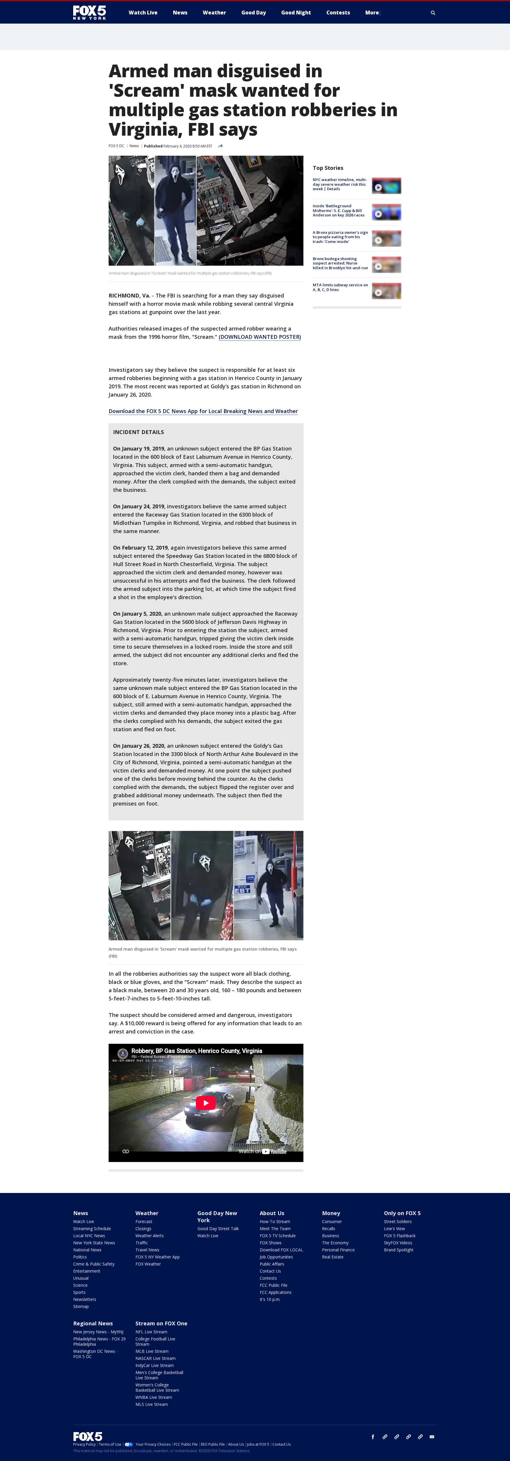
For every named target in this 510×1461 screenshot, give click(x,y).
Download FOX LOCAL (281, 1250)
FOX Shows (271, 1242)
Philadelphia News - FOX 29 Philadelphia (99, 1341)
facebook (373, 1437)
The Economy (335, 1242)
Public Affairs (272, 1264)
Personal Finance (338, 1250)
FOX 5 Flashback (400, 1235)
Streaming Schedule (92, 1228)
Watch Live (83, 1221)
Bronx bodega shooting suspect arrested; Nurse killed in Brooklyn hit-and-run (340, 263)
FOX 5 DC (116, 145)
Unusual (81, 1278)
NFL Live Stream (151, 1332)
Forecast (143, 1221)
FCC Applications (276, 1292)
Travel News (147, 1250)
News (134, 145)
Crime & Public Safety (94, 1264)
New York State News (94, 1242)
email (432, 1437)
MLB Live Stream (152, 1351)
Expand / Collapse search (433, 12)
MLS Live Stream (151, 1404)
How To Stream (275, 1221)
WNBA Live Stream (153, 1397)
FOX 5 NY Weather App (157, 1257)
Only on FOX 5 (402, 1213)
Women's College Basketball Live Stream (157, 1387)
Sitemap (81, 1306)
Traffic (141, 1242)
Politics (80, 1257)
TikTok (396, 1437)
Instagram (385, 1437)
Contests (268, 1278)
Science (80, 1285)
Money (331, 1213)
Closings (143, 1228)
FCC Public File (273, 1285)
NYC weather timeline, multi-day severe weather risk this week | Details (340, 184)
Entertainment (86, 1271)
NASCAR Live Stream (155, 1358)
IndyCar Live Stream (154, 1365)
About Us (272, 1213)
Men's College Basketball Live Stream (159, 1375)
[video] (386, 186)
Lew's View (394, 1228)
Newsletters (84, 1299)
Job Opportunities (276, 1257)
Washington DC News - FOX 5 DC (95, 1353)
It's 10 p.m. (270, 1299)
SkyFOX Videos (398, 1242)
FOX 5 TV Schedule (278, 1235)
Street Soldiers (398, 1221)
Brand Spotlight (398, 1250)
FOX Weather (148, 1264)
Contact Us (270, 1271)
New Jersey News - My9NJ (98, 1332)
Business (330, 1235)
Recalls (328, 1228)
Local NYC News (89, 1235)
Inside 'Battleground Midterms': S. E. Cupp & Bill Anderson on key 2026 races (338, 210)
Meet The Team (275, 1228)
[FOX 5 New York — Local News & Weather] (92, 13)
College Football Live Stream (155, 1341)
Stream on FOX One (161, 1323)
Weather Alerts (149, 1235)
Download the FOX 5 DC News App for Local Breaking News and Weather (203, 411)
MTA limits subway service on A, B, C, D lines (340, 287)
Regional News (93, 1323)
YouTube (408, 1437)
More (372, 12)
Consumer (332, 1221)
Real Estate (333, 1257)
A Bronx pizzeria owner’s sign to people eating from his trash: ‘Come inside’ (340, 237)
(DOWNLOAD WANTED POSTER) (260, 336)
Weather (146, 1213)
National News (87, 1250)
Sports (79, 1292)
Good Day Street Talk (218, 1228)
